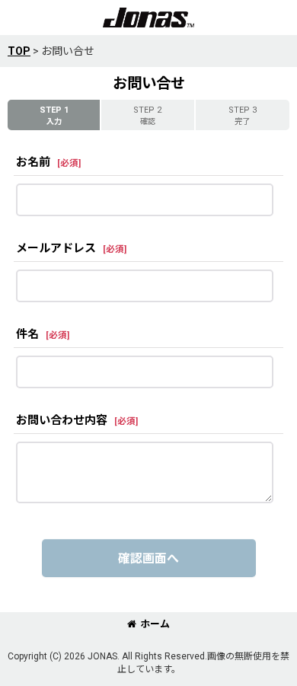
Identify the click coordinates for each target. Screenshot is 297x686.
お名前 (33, 162)
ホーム (155, 624)
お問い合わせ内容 (61, 420)
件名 (27, 334)
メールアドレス (56, 248)
